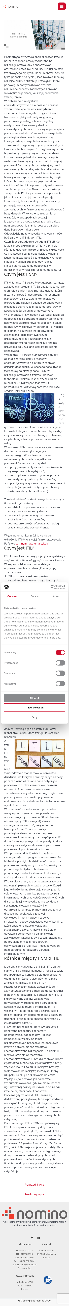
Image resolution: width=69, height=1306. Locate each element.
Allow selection (35, 707)
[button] (31, 1237)
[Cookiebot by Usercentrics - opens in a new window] (50, 587)
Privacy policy (24, 1268)
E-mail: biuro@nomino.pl (25, 1264)
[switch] (60, 662)
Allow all (34, 698)
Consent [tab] (12, 596)
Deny (34, 716)
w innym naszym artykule (32, 543)
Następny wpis (34, 1194)
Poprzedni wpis (34, 1184)
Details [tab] (34, 596)
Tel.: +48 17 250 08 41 (24, 1261)
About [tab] (56, 596)
